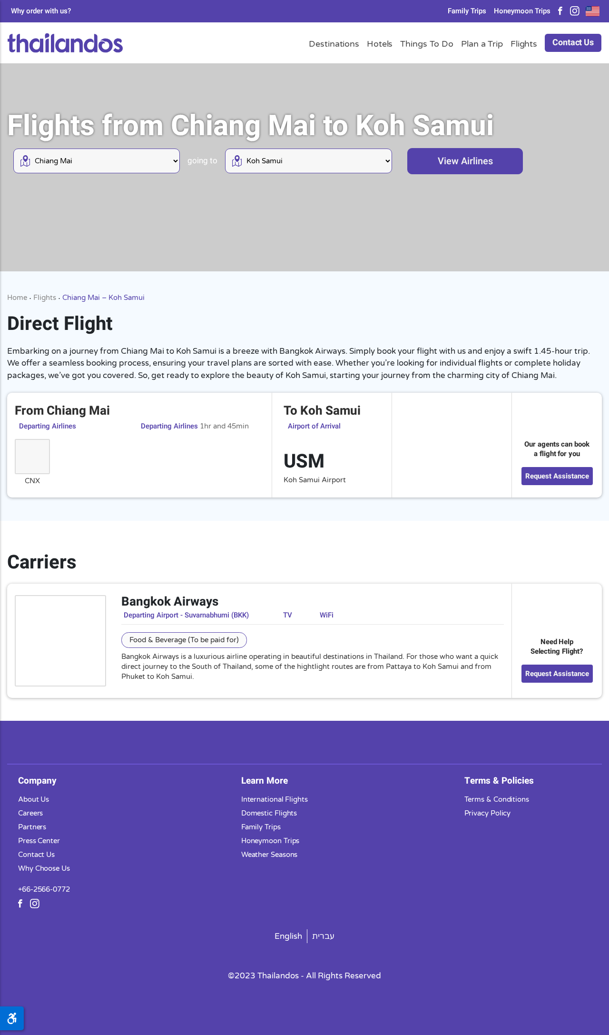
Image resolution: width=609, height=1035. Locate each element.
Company (37, 781)
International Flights (274, 799)
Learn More (264, 781)
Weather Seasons (269, 854)
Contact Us (573, 42)
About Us (33, 799)
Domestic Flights (269, 813)
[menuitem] (288, 936)
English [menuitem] (288, 936)
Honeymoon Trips (522, 11)
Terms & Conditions (496, 799)
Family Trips (467, 11)
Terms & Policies (499, 781)
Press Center (39, 840)
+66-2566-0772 (44, 889)
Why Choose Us (44, 868)
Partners (32, 827)
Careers (30, 813)
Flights (44, 297)
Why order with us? (41, 11)
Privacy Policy (487, 813)
